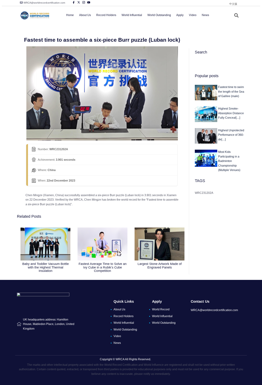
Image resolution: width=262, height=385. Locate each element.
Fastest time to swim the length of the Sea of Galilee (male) (231, 92)
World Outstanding (159, 15)
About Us (85, 15)
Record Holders (106, 15)
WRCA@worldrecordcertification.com (44, 2)
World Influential (132, 15)
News (205, 15)
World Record (160, 309)
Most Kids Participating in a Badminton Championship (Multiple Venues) (229, 161)
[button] (31, 93)
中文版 (233, 3)
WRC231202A (204, 192)
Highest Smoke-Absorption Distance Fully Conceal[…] (231, 113)
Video (192, 15)
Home (70, 15)
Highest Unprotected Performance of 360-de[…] (231, 135)
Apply (180, 15)
